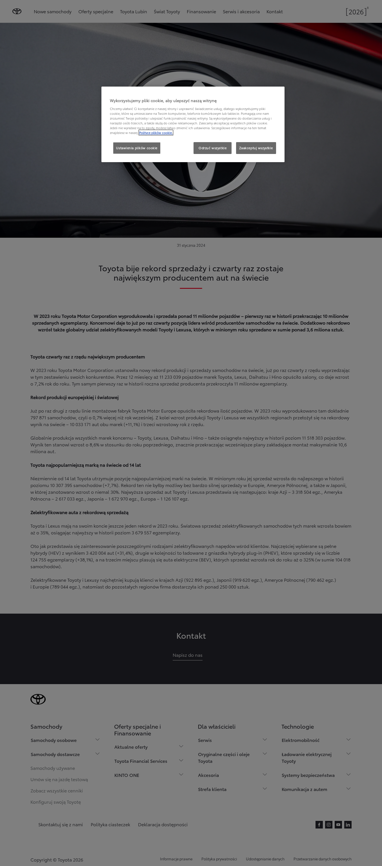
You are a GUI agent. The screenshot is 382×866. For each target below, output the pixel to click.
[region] (193, 124)
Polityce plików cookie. (156, 132)
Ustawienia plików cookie (136, 148)
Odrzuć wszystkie (212, 148)
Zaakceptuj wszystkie (256, 148)
